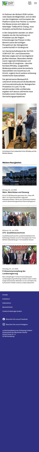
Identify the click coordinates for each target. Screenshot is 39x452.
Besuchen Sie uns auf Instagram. (17, 324)
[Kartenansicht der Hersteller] (30, 3)
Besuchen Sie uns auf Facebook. (17, 319)
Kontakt (5, 295)
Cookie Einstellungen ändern (12, 311)
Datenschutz (6, 303)
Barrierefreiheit (7, 307)
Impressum (6, 299)
